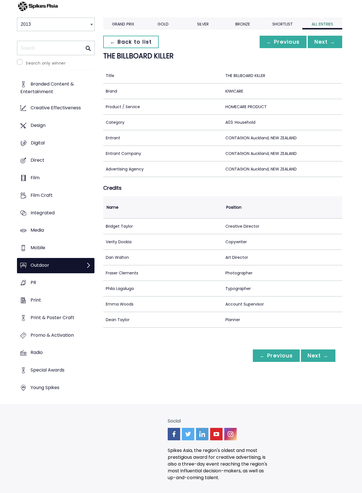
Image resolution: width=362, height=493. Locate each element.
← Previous (283, 41)
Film (35, 177)
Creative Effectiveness (56, 108)
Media (37, 230)
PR (33, 282)
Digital (38, 143)
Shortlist (282, 24)
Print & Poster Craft (52, 317)
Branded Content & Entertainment (47, 88)
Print (36, 300)
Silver (203, 24)
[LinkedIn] (202, 434)
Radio (37, 352)
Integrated (43, 213)
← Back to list (131, 41)
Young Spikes (45, 387)
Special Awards (47, 370)
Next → (324, 41)
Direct (37, 160)
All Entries (322, 24)
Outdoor (40, 265)
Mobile (38, 247)
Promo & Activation (52, 335)
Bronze (242, 24)
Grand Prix (123, 24)
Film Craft (42, 195)
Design (38, 125)
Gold (163, 24)
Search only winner (46, 63)
